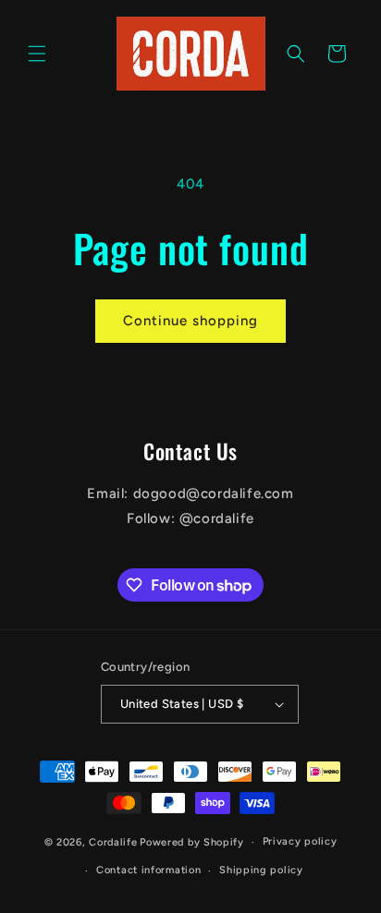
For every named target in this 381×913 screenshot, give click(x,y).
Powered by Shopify (192, 842)
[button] (37, 53)
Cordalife (113, 842)
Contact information (148, 870)
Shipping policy (261, 870)
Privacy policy (300, 841)
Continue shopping (190, 320)
